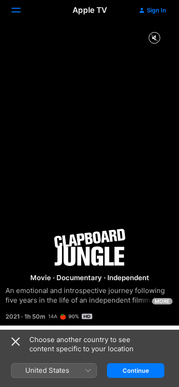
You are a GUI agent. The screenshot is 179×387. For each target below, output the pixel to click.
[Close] (15, 341)
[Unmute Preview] (154, 38)
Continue (136, 370)
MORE (162, 301)
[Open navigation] (21, 10)
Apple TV (90, 10)
